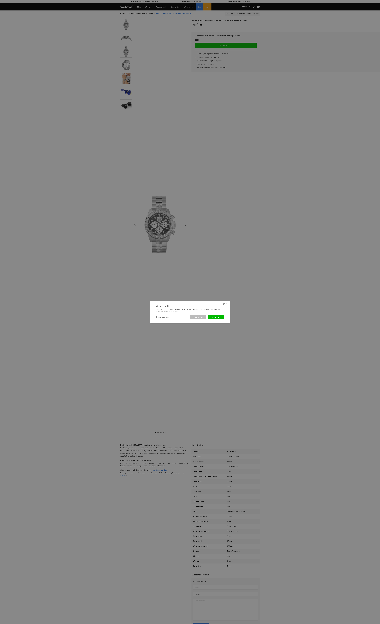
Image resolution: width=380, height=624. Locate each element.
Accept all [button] (216, 317)
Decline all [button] (198, 317)
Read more (183, 312)
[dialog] (190, 312)
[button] (162, 317)
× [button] (226, 303)
